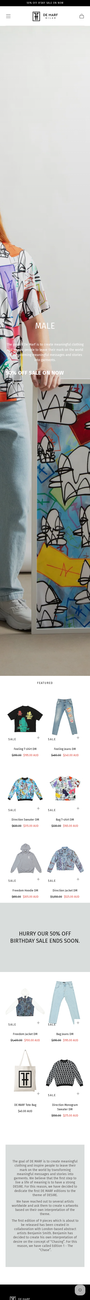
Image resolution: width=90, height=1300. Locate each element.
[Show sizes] (38, 737)
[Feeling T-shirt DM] (25, 717)
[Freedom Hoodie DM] (25, 859)
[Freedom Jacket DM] (25, 1002)
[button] (8, 16)
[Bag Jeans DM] (64, 1002)
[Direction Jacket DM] (64, 859)
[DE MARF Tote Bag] (25, 1073)
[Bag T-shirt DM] (64, 788)
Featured (45, 683)
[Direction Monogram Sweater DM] (64, 1073)
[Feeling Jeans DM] (64, 717)
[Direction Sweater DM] (25, 788)
